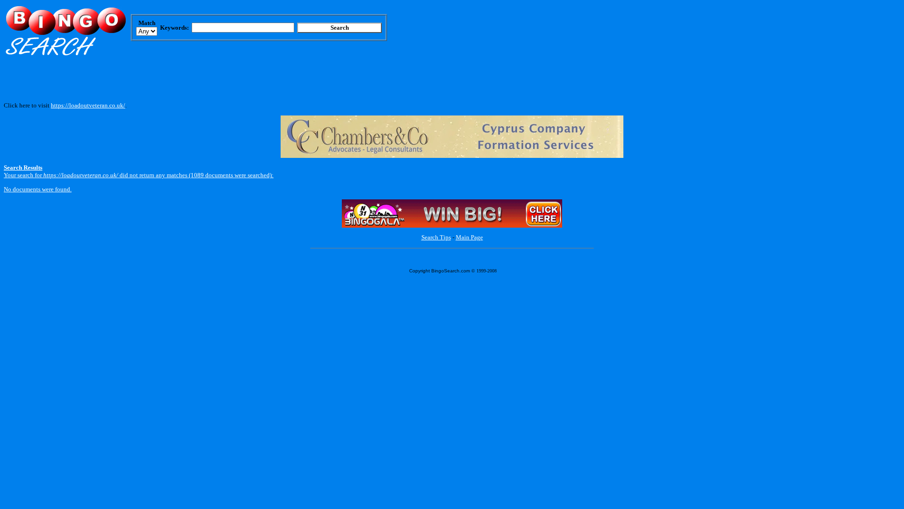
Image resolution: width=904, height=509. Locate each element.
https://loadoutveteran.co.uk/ (88, 105)
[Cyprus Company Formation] (452, 155)
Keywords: (174, 27)
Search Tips (436, 237)
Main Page (469, 237)
